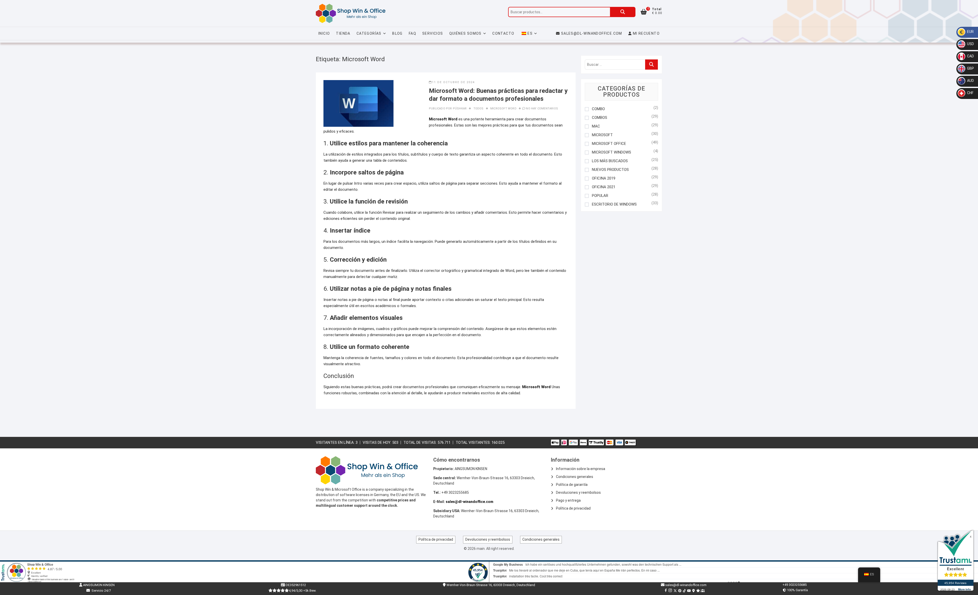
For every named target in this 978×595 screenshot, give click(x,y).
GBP (970, 68)
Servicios (432, 33)
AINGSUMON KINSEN (98, 585)
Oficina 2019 (603, 178)
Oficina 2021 (603, 187)
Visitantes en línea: (336, 442)
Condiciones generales (574, 477)
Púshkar (459, 108)
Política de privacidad (573, 508)
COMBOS (599, 118)
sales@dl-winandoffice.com (591, 33)
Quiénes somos (465, 33)
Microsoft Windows (611, 152)
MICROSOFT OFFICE (609, 144)
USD (970, 44)
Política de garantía (572, 485)
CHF (969, 93)
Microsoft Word (503, 108)
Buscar (622, 12)
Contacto (503, 33)
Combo (598, 109)
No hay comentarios (542, 108)
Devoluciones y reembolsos (578, 492)
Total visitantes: (474, 442)
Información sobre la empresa (580, 469)
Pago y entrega (568, 500)
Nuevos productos (610, 170)
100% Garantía (796, 590)
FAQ (412, 33)
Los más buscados (610, 161)
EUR (970, 32)
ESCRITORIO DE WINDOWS (614, 204)
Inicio (324, 33)
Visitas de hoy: (377, 442)
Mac (596, 126)
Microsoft (602, 135)
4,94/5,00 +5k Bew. (302, 590)
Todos (478, 108)
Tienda (343, 33)
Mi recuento (646, 33)
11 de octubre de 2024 (453, 82)
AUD (970, 81)
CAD (970, 56)
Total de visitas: (420, 442)
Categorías (369, 33)
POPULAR (600, 196)
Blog (397, 33)
